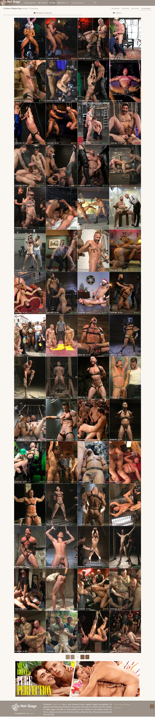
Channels (43, 3)
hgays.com (29, 713)
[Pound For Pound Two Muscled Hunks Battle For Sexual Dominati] (62, 335)
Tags (53, 3)
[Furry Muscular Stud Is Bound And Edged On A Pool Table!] (62, 250)
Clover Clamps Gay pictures (122, 704)
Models (63, 3)
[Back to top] (152, 706)
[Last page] (87, 657)
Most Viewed (135, 8)
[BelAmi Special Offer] (77, 696)
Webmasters (117, 708)
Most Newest (115, 8)
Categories (31, 3)
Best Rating (125, 8)
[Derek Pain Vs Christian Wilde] (125, 166)
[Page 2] (82, 657)
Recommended (146, 8)
